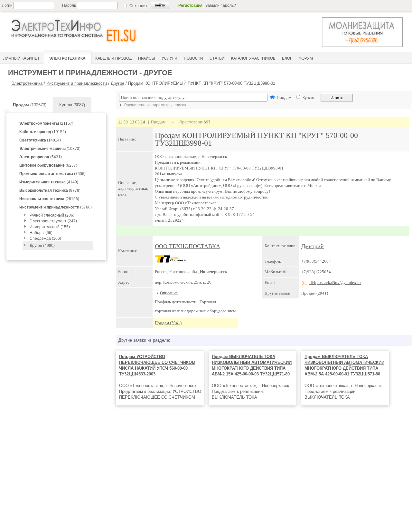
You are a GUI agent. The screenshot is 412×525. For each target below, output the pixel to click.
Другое (117, 83)
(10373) (49, 148)
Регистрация (190, 5)
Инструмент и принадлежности (76, 83)
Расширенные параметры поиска (154, 105)
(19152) (42, 132)
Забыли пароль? (220, 5)
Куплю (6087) (72, 104)
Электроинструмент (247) (53, 221)
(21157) (46, 123)
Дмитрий (312, 246)
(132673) (29, 104)
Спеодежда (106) (45, 238)
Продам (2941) (168, 322)
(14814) (40, 140)
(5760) (55, 207)
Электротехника (26, 83)
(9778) (49, 190)
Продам (308, 293)
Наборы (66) (41, 232)
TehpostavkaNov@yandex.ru (335, 282)
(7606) (52, 173)
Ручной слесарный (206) (52, 215)
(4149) (48, 182)
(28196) (49, 199)
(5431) (40, 157)
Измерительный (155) (50, 227)
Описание (169, 292)
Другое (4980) (42, 245)
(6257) (48, 165)
